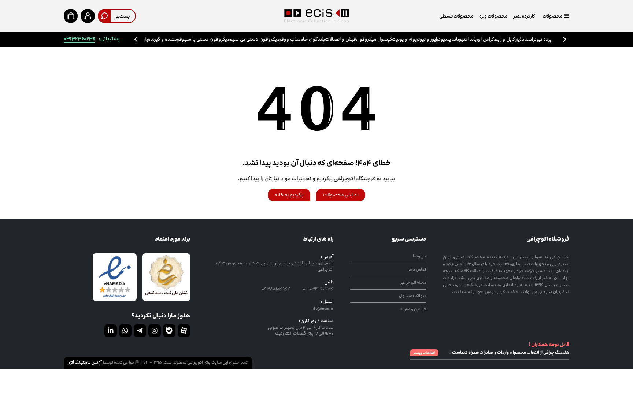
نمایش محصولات (340, 195)
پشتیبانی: (92, 39)
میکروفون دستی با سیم (206, 39)
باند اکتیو (468, 39)
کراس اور (485, 39)
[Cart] (71, 16)
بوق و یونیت (404, 39)
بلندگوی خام (312, 39)
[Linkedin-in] (110, 330)
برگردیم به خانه (289, 195)
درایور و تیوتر (429, 39)
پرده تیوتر (542, 39)
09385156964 (276, 289)
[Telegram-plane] (140, 330)
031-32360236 (317, 289)
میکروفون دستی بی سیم (255, 39)
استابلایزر (524, 39)
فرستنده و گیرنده (165, 39)
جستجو (122, 16)
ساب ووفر (290, 39)
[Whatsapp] (125, 330)
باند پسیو (450, 39)
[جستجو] (104, 16)
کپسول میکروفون (374, 39)
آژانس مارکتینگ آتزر (85, 362)
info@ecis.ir (322, 308)
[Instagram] (154, 330)
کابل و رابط (504, 39)
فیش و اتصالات (340, 39)
